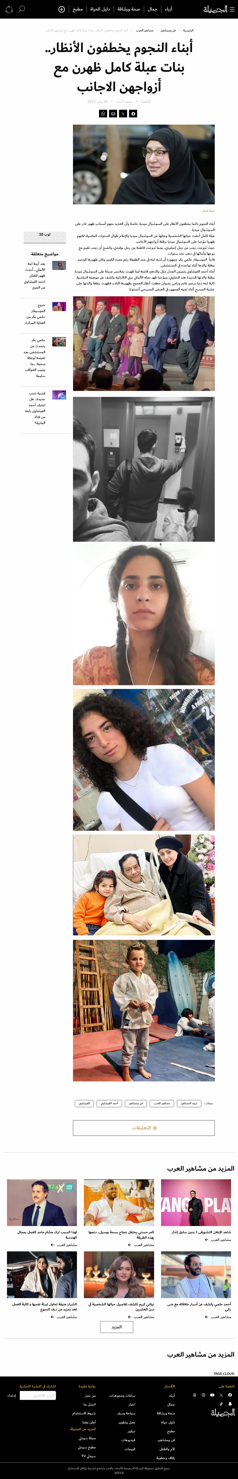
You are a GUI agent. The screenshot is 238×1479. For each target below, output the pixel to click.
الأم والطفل (167, 1449)
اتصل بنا (90, 1404)
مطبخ (78, 9)
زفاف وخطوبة (165, 1458)
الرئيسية (188, 30)
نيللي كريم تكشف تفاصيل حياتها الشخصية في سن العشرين (121, 1307)
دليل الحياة (100, 9)
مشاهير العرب (144, 30)
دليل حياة (168, 1422)
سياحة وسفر (126, 1413)
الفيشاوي (84, 1103)
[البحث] (22, 9)
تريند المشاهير (189, 1103)
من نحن (90, 1396)
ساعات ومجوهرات (122, 1396)
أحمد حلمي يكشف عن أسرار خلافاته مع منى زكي (199, 1307)
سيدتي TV (88, 1456)
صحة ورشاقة (129, 9)
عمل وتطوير (127, 1422)
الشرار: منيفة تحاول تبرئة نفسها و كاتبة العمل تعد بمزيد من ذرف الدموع (44, 1307)
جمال (152, 9)
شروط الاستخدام (84, 1413)
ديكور (131, 1431)
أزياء (168, 9)
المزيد (117, 1327)
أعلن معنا (89, 1422)
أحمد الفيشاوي (109, 1103)
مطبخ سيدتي (87, 1447)
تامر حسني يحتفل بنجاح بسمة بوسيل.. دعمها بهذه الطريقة (121, 1234)
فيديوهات (128, 1440)
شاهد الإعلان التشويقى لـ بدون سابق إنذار (201, 1232)
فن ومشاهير (168, 30)
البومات (130, 1449)
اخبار (132, 1404)
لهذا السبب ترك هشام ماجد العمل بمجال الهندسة (47, 1234)
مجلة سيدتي (87, 1438)
